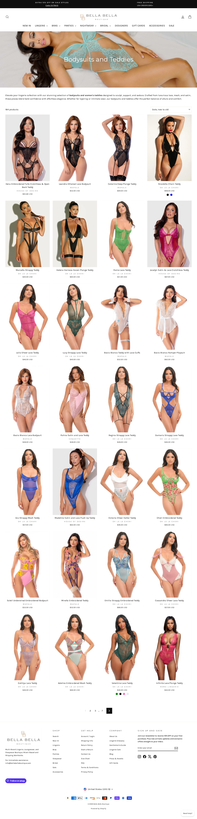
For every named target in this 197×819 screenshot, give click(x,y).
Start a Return (87, 750)
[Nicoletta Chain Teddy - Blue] (171, 195)
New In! (56, 741)
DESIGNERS (121, 25)
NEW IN (27, 25)
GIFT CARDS (138, 25)
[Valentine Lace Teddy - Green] (117, 694)
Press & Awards (116, 759)
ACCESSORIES (157, 25)
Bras (55, 750)
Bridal (55, 763)
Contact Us (85, 754)
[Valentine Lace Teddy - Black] (120, 694)
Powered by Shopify (98, 808)
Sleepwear (57, 759)
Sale (54, 767)
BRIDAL (104, 25)
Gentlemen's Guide (117, 745)
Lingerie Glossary (116, 741)
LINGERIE (40, 25)
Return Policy (86, 745)
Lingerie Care (115, 750)
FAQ (82, 763)
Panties (56, 754)
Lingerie (56, 745)
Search (56, 736)
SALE (171, 25)
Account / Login (88, 736)
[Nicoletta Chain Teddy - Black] (167, 195)
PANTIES (69, 25)
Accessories (58, 772)
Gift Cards (113, 763)
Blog (111, 754)
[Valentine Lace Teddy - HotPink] (124, 694)
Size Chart (85, 759)
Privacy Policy (87, 772)
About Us (113, 736)
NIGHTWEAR (87, 25)
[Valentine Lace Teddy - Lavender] (127, 694)
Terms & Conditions (89, 767)
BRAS (55, 25)
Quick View (27, 178)
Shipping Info (87, 741)
